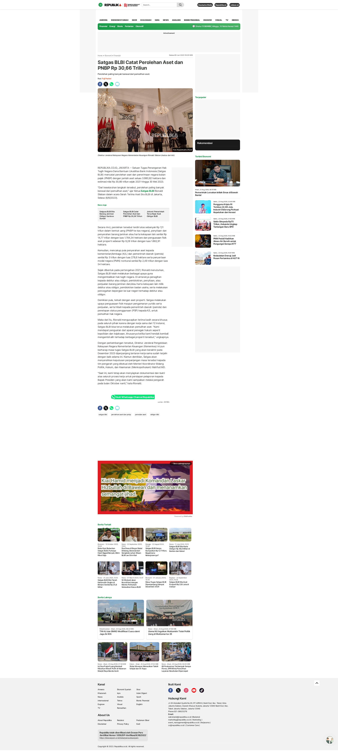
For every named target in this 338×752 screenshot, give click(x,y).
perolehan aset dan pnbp (121, 414)
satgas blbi (103, 414)
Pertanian (129, 26)
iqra (157, 20)
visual (218, 20)
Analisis (120, 697)
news (165, 20)
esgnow (207, 20)
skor (134, 20)
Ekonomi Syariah (119, 20)
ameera (103, 20)
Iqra (118, 693)
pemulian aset (140, 414)
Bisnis (120, 26)
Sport (138, 697)
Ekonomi (108, 55)
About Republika (105, 720)
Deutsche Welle (205, 5)
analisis (176, 20)
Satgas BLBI (147, 191)
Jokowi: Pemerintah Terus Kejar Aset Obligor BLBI (155, 213)
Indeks (235, 20)
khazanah (145, 20)
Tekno (119, 700)
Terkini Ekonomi (203, 156)
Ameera (101, 689)
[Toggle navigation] (100, 5)
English (139, 704)
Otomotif (139, 26)
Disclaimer (102, 724)
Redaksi (120, 720)
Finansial (103, 26)
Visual (119, 704)
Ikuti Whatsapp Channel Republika (135, 397)
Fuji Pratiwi (106, 78)
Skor (138, 689)
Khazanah (102, 693)
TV (227, 20)
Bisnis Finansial (192, 20)
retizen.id (234, 5)
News (100, 697)
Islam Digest (141, 693)
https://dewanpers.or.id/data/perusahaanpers (119, 738)
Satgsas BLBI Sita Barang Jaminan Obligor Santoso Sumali (107, 215)
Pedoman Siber (142, 720)
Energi (112, 26)
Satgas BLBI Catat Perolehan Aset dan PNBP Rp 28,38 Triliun (132, 213)
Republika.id (220, 5)
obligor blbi (154, 414)
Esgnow (101, 704)
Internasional (103, 700)
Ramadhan (121, 708)
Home (100, 55)
